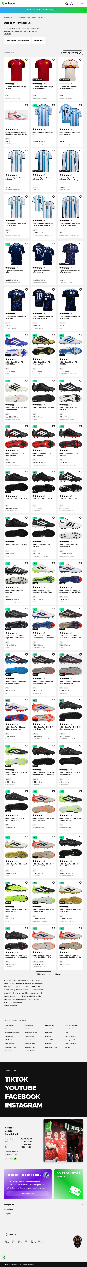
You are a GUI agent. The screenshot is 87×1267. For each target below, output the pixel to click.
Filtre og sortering (70, 53)
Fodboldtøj (48, 1032)
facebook (22, 1097)
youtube (20, 1088)
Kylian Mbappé (9, 1043)
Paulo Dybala (38, 17)
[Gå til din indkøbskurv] (77, 3)
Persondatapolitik (28, 1264)
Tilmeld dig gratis (27, 1193)
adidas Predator (30, 1036)
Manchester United (31, 1032)
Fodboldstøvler (9, 1025)
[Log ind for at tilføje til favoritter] (26, 59)
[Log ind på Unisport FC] (71, 3)
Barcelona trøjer (30, 1047)
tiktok (16, 1079)
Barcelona (48, 1036)
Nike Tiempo (9, 1036)
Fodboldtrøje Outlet (51, 1047)
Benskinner (8, 1051)
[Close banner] (84, 10)
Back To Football (70, 1036)
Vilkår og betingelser (11, 1264)
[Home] (8, 3)
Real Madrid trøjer (10, 1047)
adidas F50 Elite (30, 1043)
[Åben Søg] (66, 3)
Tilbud (67, 1032)
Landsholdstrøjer (30, 1051)
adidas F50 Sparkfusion (52, 1040)
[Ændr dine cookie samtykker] (4, 1257)
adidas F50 (48, 1029)
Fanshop (8, 17)
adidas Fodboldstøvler (12, 1032)
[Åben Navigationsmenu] (82, 3)
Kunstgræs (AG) (70, 1040)
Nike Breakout (29, 1029)
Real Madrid (69, 1029)
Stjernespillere (22, 17)
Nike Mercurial (49, 1025)
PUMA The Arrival (70, 1043)
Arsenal (67, 1047)
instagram (24, 1105)
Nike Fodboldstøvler (71, 1025)
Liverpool (28, 1040)
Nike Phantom (9, 1040)
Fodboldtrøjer (29, 1025)
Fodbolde (48, 1043)
